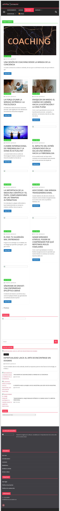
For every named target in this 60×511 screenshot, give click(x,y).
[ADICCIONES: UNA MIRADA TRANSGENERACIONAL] (44, 176)
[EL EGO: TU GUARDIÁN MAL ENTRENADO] (16, 223)
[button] (32, 10)
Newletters (5, 465)
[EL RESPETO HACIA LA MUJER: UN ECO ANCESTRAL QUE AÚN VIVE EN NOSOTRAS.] (7, 386)
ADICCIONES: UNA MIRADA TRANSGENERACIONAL (44, 191)
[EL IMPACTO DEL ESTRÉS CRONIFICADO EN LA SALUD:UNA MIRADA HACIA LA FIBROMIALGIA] (44, 132)
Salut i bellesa (7, 56)
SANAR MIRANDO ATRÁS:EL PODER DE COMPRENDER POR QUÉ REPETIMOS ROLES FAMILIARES (43, 242)
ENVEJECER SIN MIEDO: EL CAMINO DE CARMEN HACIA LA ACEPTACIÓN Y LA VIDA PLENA (43, 103)
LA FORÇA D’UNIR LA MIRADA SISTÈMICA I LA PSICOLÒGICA (14, 102)
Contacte (4, 462)
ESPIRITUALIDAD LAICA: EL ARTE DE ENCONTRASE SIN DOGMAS (27, 359)
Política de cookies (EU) (8, 488)
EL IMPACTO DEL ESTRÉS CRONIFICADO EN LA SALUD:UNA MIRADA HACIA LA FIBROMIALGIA (43, 150)
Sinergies (38, 10)
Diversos (6, 354)
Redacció (14, 59)
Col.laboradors (6, 458)
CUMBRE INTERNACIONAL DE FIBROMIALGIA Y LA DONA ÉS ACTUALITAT (15, 148)
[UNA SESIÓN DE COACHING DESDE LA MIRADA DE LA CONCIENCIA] (30, 40)
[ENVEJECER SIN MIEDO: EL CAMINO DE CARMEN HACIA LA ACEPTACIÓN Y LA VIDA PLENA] (44, 86)
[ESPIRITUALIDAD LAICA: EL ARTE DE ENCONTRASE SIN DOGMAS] (30, 351)
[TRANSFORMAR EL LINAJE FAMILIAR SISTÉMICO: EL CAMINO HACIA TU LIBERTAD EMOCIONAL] (7, 400)
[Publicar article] (6, 468)
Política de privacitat (7, 485)
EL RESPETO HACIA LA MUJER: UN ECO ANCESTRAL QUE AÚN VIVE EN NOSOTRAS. (35, 385)
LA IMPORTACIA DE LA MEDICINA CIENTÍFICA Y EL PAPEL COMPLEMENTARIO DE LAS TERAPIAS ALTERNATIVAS (15, 195)
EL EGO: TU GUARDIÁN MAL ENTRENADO (14, 238)
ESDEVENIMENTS (11, 10)
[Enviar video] (5, 472)
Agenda (21, 10)
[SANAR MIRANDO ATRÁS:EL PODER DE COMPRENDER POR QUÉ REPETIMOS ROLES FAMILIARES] (44, 223)
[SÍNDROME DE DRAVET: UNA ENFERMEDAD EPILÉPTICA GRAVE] (16, 272)
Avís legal (4, 481)
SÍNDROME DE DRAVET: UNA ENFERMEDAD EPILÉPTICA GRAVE (14, 288)
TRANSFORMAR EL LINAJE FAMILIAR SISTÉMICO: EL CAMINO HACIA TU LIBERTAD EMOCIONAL (34, 399)
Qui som (4, 455)
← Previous (5, 308)
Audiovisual (10, 14)
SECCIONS (28, 10)
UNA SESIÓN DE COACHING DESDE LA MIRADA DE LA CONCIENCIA (27, 63)
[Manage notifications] (3, 505)
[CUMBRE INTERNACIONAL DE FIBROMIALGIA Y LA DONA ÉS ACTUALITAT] (16, 132)
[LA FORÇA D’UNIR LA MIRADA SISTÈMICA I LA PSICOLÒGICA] (16, 86)
